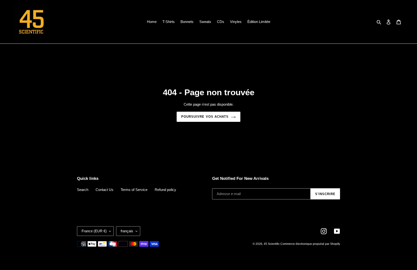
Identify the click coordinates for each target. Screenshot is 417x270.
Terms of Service (134, 190)
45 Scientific (272, 244)
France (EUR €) (94, 231)
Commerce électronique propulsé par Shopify (310, 244)
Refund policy (165, 190)
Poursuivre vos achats (205, 116)
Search (82, 190)
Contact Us (104, 190)
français (127, 231)
